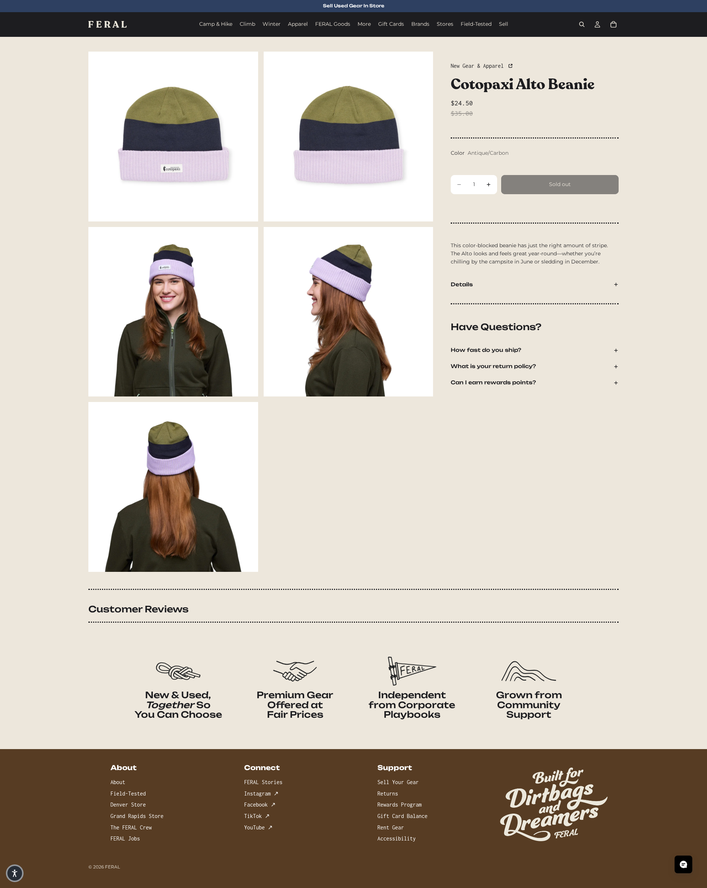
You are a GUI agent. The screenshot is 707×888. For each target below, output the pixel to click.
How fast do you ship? (486, 350)
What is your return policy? (493, 366)
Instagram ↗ (261, 793)
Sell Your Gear (398, 782)
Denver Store (128, 804)
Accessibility (396, 838)
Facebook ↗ (259, 804)
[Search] (582, 24)
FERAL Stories (263, 782)
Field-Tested (128, 793)
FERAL (112, 867)
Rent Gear (390, 827)
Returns (387, 793)
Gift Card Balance (402, 816)
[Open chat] (683, 864)
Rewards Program (399, 804)
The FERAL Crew (131, 827)
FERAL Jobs (125, 838)
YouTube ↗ (258, 827)
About (117, 782)
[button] (15, 873)
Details (462, 284)
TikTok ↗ (257, 816)
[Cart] (613, 24)
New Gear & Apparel (479, 66)
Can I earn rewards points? (493, 383)
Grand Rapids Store (136, 816)
